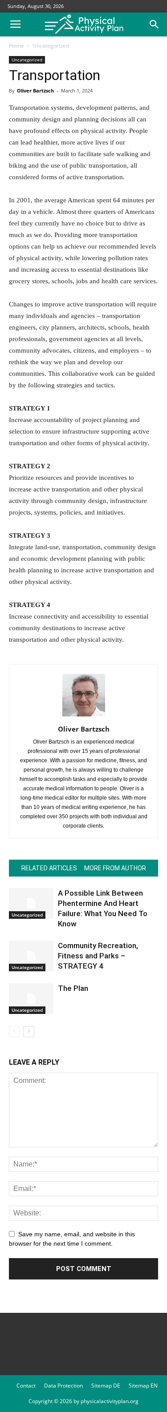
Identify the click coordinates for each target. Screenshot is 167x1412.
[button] (154, 24)
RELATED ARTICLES (49, 868)
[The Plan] (31, 998)
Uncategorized (51, 45)
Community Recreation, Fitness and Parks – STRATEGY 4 (98, 955)
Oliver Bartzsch (35, 90)
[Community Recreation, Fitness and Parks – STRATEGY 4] (31, 956)
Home (16, 45)
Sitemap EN (143, 1385)
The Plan (73, 988)
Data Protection (63, 1385)
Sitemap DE (105, 1385)
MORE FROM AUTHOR (115, 868)
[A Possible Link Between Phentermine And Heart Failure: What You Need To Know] (31, 903)
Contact (26, 1385)
